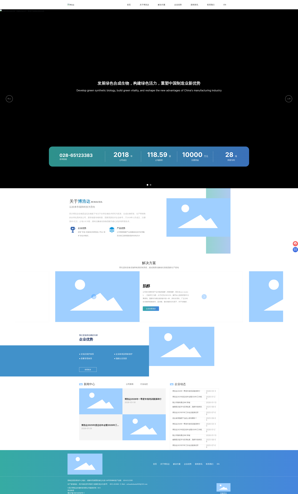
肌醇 (146, 286)
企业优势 (187, 464)
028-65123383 (76, 155)
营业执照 (71, 490)
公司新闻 (129, 384)
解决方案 (177, 464)
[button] (288, 98)
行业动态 (144, 384)
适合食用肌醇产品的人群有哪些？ (184, 412)
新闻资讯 (198, 464)
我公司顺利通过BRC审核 (181, 396)
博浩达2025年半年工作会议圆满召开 (185, 406)
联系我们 (209, 464)
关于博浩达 (165, 464)
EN (218, 464)
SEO (99, 488)
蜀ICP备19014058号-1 (76, 493)
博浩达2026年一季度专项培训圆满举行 (143, 399)
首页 (155, 464)
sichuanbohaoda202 (133, 484)
